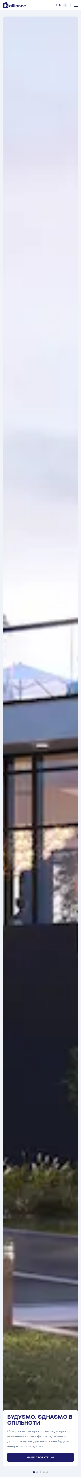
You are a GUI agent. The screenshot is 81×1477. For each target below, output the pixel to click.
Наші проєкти (38, 1457)
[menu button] (76, 5)
